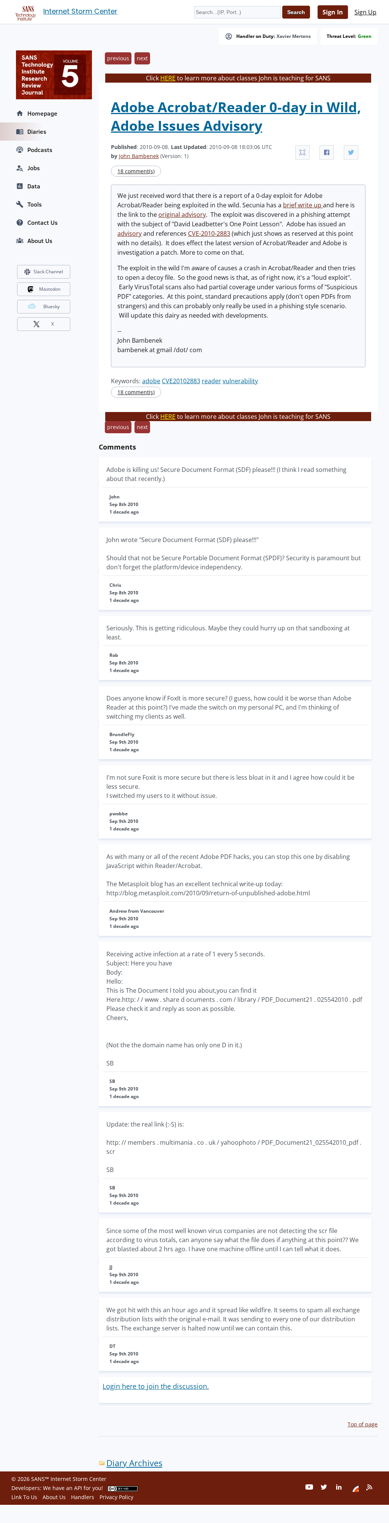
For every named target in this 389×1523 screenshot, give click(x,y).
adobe (151, 381)
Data (33, 186)
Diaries (36, 131)
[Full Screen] (302, 152)
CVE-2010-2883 (209, 233)
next (142, 58)
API (78, 1488)
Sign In (333, 12)
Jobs (33, 168)
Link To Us (24, 1497)
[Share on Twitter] (351, 152)
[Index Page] (24, 11)
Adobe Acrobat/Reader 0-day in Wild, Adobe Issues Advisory (236, 116)
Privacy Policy (116, 1497)
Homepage (42, 113)
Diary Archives (134, 1463)
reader (211, 381)
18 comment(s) (136, 171)
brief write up (303, 205)
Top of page (363, 1424)
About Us (39, 241)
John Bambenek (139, 156)
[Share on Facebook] (326, 152)
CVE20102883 (181, 381)
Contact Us (42, 222)
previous (118, 58)
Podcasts (39, 150)
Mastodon (49, 289)
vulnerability (240, 381)
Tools (34, 204)
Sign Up (365, 12)
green (365, 36)
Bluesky (51, 306)
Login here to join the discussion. (156, 1386)
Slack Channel (48, 271)
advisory (129, 233)
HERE (168, 78)
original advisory (182, 214)
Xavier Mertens (294, 36)
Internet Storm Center (80, 11)
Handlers (82, 1497)
